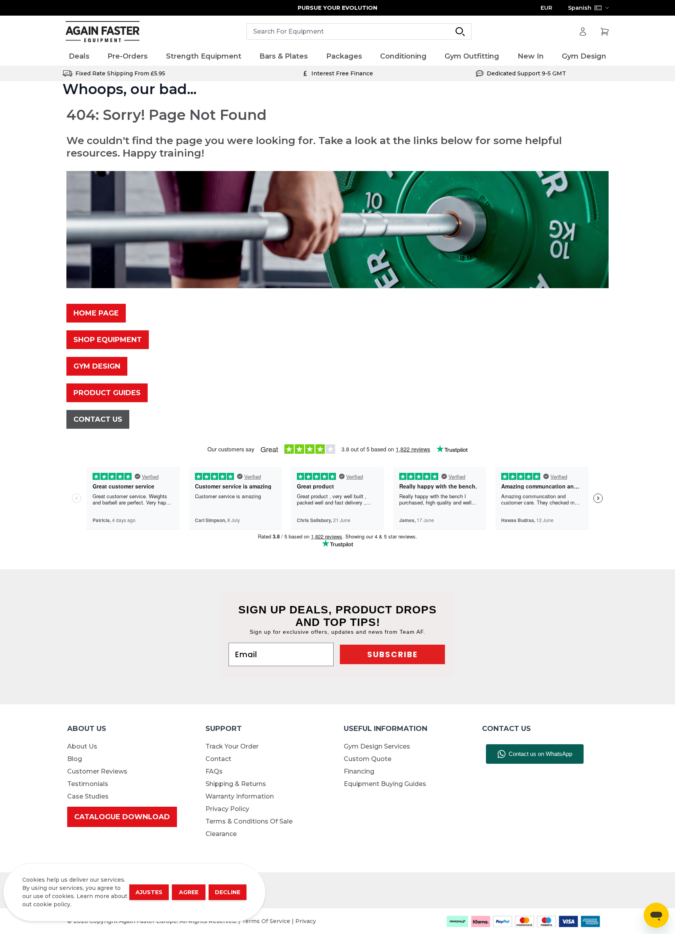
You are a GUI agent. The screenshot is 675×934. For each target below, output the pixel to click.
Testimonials (87, 784)
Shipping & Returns (235, 784)
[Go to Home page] (102, 32)
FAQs (214, 771)
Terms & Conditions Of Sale (249, 821)
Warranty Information (239, 796)
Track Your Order (232, 746)
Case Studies (88, 796)
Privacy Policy (227, 809)
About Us (82, 746)
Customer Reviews (97, 771)
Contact (218, 759)
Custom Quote (367, 759)
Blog (74, 759)
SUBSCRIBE (392, 654)
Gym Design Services (377, 746)
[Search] (460, 31)
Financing (359, 771)
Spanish (579, 7)
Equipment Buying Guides (385, 784)
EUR (546, 7)
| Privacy (304, 921)
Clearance (221, 834)
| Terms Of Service (265, 921)
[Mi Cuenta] (583, 31)
